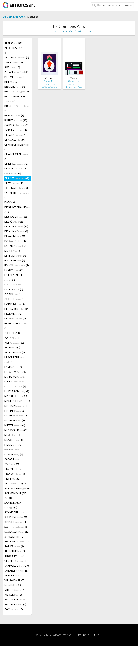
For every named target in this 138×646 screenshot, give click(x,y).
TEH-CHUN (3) (15, 551)
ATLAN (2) (16, 72)
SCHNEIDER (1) (16, 512)
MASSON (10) (15, 415)
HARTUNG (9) (15, 303)
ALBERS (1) (13, 43)
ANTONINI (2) (16, 57)
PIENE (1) (12, 478)
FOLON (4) (16, 265)
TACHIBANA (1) (16, 541)
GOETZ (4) (13, 289)
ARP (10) (12, 67)
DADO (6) (9, 202)
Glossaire (92, 635)
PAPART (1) (13, 459)
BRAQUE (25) (16, 91)
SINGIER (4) (15, 521)
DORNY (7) (15, 245)
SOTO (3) (16, 526)
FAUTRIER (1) (14, 260)
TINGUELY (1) (14, 555)
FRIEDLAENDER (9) (13, 277)
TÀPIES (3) (14, 546)
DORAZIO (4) (15, 240)
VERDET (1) (14, 575)
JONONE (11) (12, 332)
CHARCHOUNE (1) (16, 156)
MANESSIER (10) (17, 400)
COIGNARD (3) (16, 187)
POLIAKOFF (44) (17, 488)
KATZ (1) (12, 337)
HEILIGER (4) (16, 308)
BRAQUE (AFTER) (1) (14, 99)
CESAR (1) (15, 134)
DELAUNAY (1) (16, 231)
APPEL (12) (13, 62)
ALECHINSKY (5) (15, 50)
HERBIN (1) (15, 318)
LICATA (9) (15, 386)
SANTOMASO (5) (12, 505)
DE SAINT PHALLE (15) (17, 210)
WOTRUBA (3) (15, 604)
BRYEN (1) (14, 115)
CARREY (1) (15, 130)
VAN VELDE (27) (16, 565)
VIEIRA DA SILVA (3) (14, 582)
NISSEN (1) (13, 449)
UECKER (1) (15, 560)
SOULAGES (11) (16, 531)
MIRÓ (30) (12, 434)
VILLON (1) (14, 589)
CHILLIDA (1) (16, 163)
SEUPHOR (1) (15, 517)
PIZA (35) (15, 483)
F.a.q (100, 635)
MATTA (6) (14, 425)
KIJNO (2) (14, 342)
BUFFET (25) (15, 120)
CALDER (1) (16, 125)
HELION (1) (13, 313)
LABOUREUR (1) (14, 360)
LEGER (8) (14, 381)
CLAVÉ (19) (14, 183)
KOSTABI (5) (14, 352)
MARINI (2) (14, 410)
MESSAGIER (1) (15, 430)
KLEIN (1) (12, 347)
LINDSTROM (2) (16, 391)
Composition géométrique (49, 82)
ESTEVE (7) (15, 255)
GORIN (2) (12, 294)
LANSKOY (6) (15, 371)
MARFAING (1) (16, 405)
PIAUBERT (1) (15, 468)
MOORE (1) (14, 439)
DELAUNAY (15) (16, 226)
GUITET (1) (14, 299)
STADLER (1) (14, 536)
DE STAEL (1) (15, 216)
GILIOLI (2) (13, 284)
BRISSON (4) (16, 108)
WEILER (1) (13, 594)
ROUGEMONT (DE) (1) (15, 495)
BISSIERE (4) (14, 86)
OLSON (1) (13, 454)
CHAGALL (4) (14, 139)
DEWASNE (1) (14, 236)
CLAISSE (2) (16, 178)
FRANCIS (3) (13, 270)
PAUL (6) (11, 464)
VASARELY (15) (16, 570)
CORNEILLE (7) (16, 195)
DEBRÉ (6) (13, 221)
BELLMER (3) (14, 76)
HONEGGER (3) (16, 326)
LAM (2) (13, 366)
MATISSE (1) (14, 420)
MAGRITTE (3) (15, 396)
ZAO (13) (13, 609)
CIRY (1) (12, 173)
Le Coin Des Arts (14, 16)
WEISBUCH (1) (16, 599)
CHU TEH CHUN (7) (15, 168)
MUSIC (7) (13, 444)
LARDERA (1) (14, 376)
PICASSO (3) (14, 473)
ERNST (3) (12, 250)
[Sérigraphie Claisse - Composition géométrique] (49, 59)
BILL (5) (11, 81)
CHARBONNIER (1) (16, 147)
